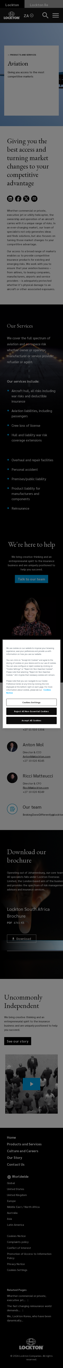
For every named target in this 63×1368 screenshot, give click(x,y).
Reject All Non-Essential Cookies (31, 711)
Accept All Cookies (31, 720)
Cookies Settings (31, 702)
